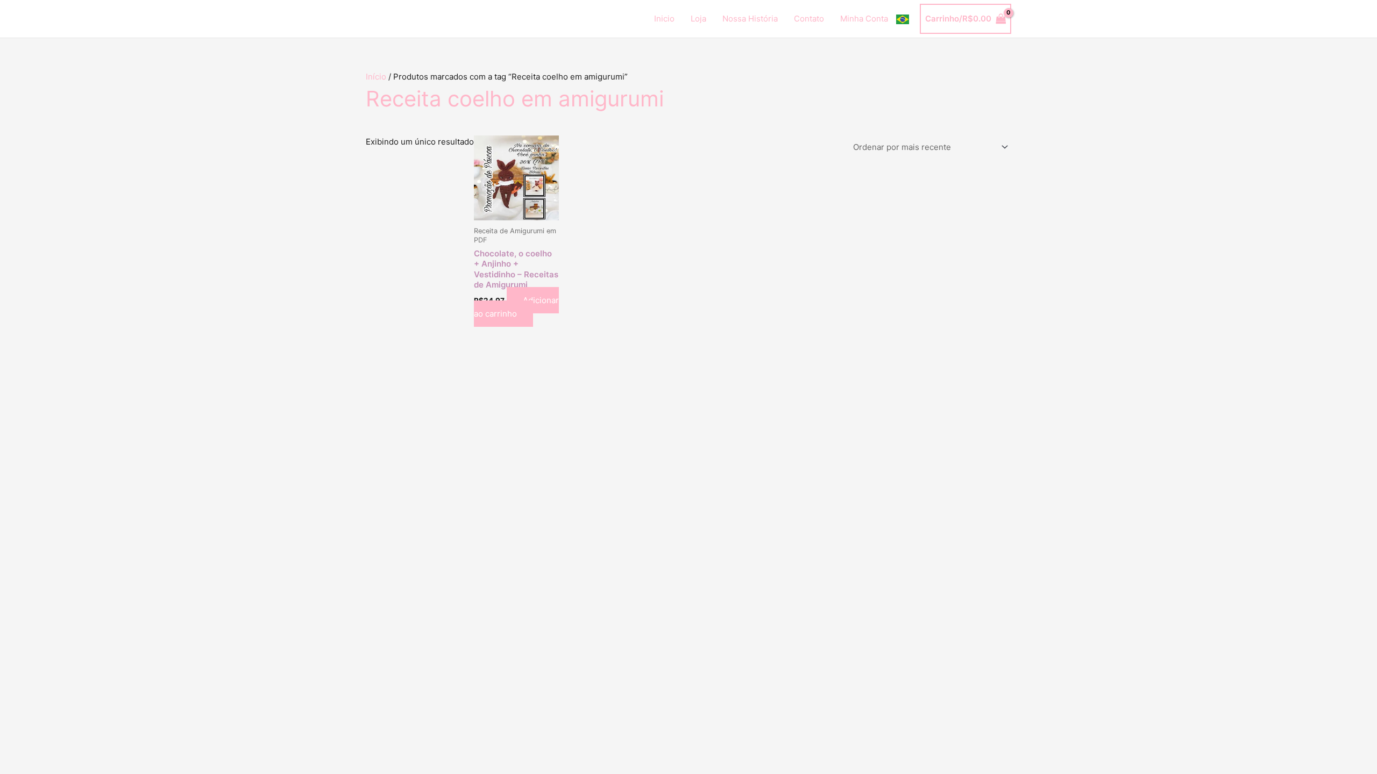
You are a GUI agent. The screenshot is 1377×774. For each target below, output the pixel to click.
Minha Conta (864, 18)
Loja (698, 18)
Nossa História (750, 18)
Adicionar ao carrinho (516, 307)
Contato (809, 18)
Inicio (664, 18)
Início (376, 76)
